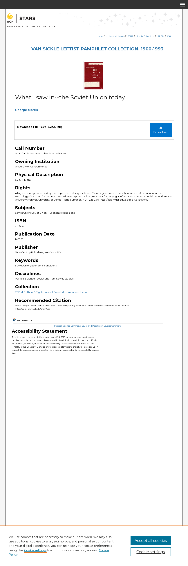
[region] (94, 546)
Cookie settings (35, 550)
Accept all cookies (151, 540)
